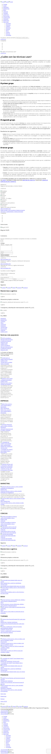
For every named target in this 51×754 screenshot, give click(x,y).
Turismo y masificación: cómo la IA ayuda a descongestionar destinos (11, 631)
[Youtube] (8, 287)
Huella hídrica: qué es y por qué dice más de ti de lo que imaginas (8, 531)
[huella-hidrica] (9, 528)
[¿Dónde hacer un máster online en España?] (7, 359)
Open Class (6, 22)
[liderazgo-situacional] (7, 426)
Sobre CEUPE (4, 701)
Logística (8, 26)
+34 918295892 (4, 711)
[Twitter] (13, 287)
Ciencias (8, 29)
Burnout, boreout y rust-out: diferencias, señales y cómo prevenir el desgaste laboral (12, 604)
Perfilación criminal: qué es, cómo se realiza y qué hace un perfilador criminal (12, 644)
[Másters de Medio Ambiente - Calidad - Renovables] (22, 180)
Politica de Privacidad (18, 280)
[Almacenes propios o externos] (8, 294)
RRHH (4, 10)
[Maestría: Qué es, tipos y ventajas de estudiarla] (7, 380)
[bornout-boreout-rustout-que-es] (13, 601)
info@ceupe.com (4, 712)
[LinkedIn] (3, 287)
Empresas (8, 25)
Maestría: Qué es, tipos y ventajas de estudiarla (6, 383)
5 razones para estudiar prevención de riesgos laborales (8, 539)
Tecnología (8, 35)
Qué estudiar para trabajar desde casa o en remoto (13, 586)
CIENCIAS (5, 11)
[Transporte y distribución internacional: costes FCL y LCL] (14, 302)
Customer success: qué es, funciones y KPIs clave (7, 469)
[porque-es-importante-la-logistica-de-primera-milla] (13, 589)
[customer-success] (7, 465)
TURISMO (5, 13)
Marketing (8, 28)
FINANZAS (5, 19)
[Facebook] (25, 287)
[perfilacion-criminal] (13, 640)
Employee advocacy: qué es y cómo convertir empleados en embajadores (11, 491)
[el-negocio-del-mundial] (13, 620)
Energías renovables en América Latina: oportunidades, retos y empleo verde (8, 524)
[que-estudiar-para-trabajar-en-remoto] (13, 581)
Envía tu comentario (5, 255)
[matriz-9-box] (7, 407)
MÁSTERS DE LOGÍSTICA (29, 180)
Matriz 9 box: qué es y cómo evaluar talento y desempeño (6, 411)
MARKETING (6, 8)
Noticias (2, 699)
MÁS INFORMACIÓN (6, 208)
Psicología (8, 23)
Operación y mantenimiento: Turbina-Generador (12, 211)
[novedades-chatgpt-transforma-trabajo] (7, 445)
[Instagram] (19, 287)
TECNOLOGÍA (6, 17)
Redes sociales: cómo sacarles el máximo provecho (13, 210)
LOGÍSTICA (6, 14)
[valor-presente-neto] (13, 687)
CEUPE (4, 6)
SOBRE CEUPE (4, 344)
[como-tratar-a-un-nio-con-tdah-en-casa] (13, 647)
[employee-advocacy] (13, 488)
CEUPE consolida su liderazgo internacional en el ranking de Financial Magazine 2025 (7, 348)
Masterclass (6, 20)
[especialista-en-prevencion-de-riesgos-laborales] (9, 535)
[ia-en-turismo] (13, 628)
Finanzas (8, 33)
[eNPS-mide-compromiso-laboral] (13, 608)
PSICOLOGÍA (6, 16)
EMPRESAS (6, 7)
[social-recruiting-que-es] (13, 500)
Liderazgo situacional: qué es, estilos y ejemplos (7, 429)
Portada (5, 4)
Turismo (8, 32)
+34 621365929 (4, 714)
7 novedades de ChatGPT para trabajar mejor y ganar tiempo (7, 451)
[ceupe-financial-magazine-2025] (7, 342)
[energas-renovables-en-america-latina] (9, 519)
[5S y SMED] (4, 310)
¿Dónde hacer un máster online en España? (6, 363)
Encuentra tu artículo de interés (8, 37)
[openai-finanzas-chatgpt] (13, 679)
